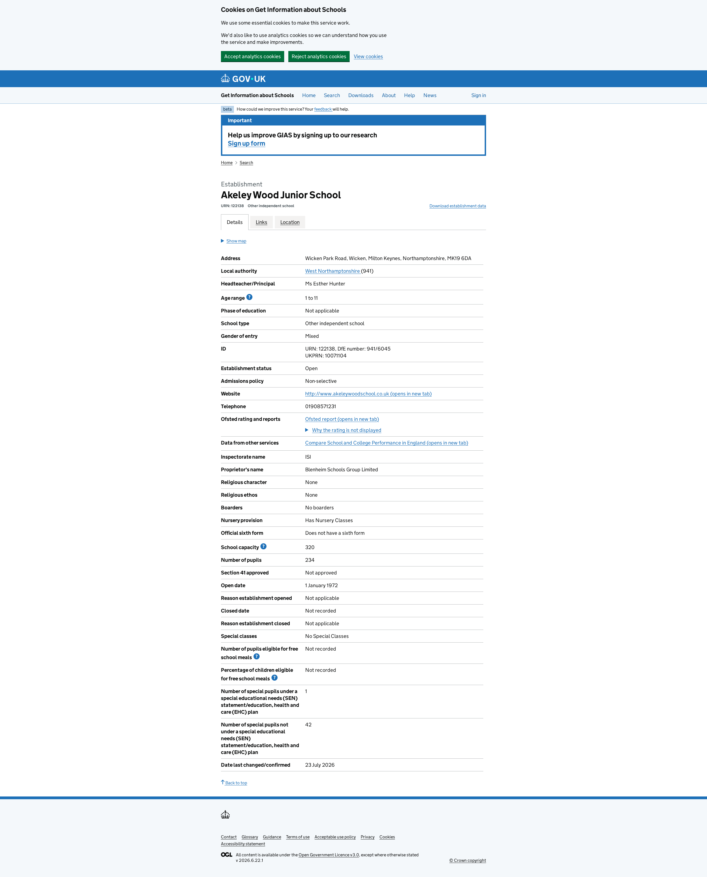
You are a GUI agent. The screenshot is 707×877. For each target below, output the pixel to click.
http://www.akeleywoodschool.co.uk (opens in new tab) (368, 394)
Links (261, 222)
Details (235, 222)
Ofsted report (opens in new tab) (342, 419)
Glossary (250, 836)
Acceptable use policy (335, 836)
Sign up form (246, 143)
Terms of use (298, 836)
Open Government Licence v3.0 (329, 854)
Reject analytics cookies (319, 56)
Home (309, 95)
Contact (229, 836)
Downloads (361, 95)
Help (409, 95)
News (430, 95)
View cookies (368, 56)
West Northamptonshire (333, 271)
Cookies (387, 836)
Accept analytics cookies (252, 56)
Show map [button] (236, 241)
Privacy (367, 836)
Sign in (478, 95)
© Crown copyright (467, 860)
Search (332, 95)
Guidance (272, 836)
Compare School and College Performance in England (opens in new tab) (386, 443)
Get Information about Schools (257, 95)
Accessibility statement (243, 843)
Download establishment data (457, 205)
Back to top (236, 782)
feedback (323, 109)
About (389, 95)
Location (290, 222)
